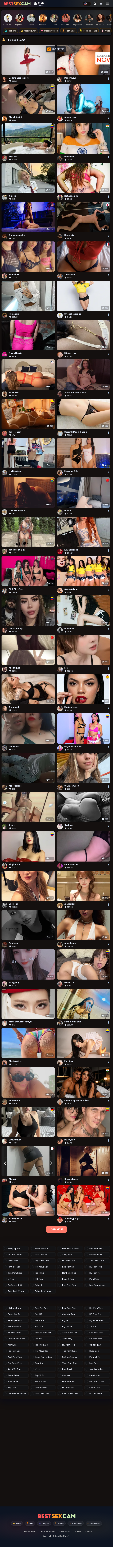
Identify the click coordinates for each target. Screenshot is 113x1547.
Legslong (13, 903)
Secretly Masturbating (75, 432)
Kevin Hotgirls (71, 550)
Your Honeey (15, 432)
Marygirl (13, 1179)
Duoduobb (69, 628)
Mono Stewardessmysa (21, 1022)
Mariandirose (71, 707)
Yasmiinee (69, 274)
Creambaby (15, 707)
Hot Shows (70, 31)
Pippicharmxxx (16, 864)
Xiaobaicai (69, 903)
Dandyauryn (70, 78)
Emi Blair (68, 1061)
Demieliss (69, 156)
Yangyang (14, 982)
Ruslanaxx (14, 314)
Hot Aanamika (71, 196)
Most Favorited (51, 31)
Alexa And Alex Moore (75, 392)
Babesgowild (15, 1218)
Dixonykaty (69, 1140)
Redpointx (14, 274)
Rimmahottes (71, 864)
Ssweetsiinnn (71, 589)
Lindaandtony (15, 628)
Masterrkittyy (15, 1061)
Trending (12, 31)
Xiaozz (12, 196)
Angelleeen (70, 943)
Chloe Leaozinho (17, 510)
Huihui (67, 510)
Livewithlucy (15, 1140)
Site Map (78, 1531)
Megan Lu (69, 982)
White (107, 31)
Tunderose (14, 1100)
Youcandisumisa (17, 550)
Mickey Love (70, 353)
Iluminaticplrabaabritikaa (76, 1100)
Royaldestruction (73, 746)
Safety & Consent (29, 1531)
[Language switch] (87, 4)
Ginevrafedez (71, 1179)
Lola (66, 668)
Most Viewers (30, 31)
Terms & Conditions (48, 1531)
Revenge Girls (71, 471)
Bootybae (13, 943)
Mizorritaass (15, 786)
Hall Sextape (15, 471)
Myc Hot (13, 156)
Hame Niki (69, 235)
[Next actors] (108, 17)
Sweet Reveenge (72, 314)
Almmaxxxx (70, 117)
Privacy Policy (66, 1531)
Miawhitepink (15, 117)
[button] (56, 49)
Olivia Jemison (71, 786)
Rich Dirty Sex (16, 589)
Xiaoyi (12, 825)
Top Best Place (90, 31)
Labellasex (14, 746)
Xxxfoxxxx (69, 825)
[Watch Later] (101, 4)
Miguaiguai (14, 668)
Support (88, 1531)
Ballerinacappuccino (19, 78)
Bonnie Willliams (72, 1022)
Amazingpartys (72, 1218)
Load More (56, 1229)
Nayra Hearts (15, 353)
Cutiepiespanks (17, 235)
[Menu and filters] (107, 4)
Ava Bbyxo (14, 392)
